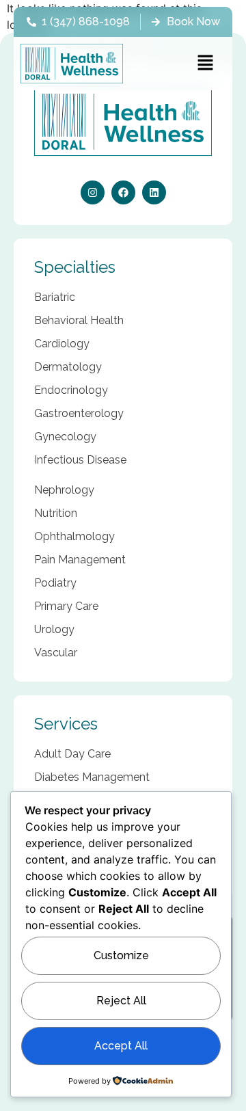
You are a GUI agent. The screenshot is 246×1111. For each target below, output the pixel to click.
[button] (205, 63)
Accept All (121, 1045)
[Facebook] (123, 192)
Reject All (121, 1000)
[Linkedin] (154, 192)
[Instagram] (93, 192)
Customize (121, 955)
